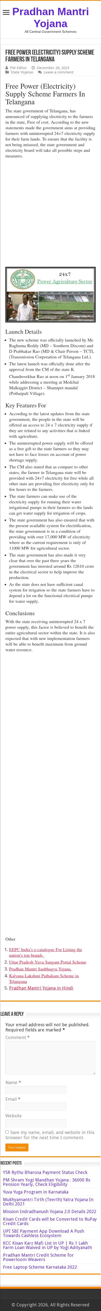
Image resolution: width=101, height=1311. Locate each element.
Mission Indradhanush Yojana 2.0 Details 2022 (49, 1211)
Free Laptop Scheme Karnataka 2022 (40, 1267)
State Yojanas (22, 72)
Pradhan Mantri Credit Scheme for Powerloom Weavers (38, 1257)
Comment (17, 1037)
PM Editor (18, 68)
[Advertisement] (50, 214)
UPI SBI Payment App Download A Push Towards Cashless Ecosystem (43, 1233)
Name (13, 1082)
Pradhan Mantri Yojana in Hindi (41, 988)
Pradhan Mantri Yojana (50, 17)
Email (12, 1099)
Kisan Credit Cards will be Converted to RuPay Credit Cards (50, 1221)
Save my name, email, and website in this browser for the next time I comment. (49, 1135)
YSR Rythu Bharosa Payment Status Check (45, 1172)
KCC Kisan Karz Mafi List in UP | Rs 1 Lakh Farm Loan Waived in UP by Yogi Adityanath (47, 1245)
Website (13, 1115)
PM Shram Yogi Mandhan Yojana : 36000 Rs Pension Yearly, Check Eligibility (46, 1182)
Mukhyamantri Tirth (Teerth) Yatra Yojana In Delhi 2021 (48, 1201)
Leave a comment (59, 72)
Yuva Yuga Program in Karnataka (35, 1191)
